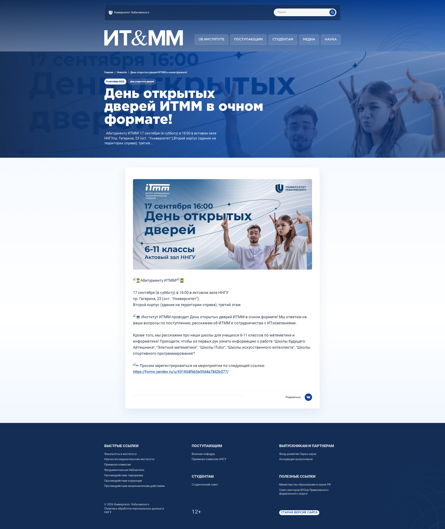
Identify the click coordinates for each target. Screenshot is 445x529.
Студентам (282, 39)
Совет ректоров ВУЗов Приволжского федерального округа (304, 491)
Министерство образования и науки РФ (305, 484)
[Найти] (332, 12)
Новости (122, 72)
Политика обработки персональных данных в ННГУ (134, 510)
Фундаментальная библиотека (124, 470)
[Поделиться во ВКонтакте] (308, 397)
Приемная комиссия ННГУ (209, 459)
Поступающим (248, 39)
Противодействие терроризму (123, 475)
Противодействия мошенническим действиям (134, 486)
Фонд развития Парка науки (297, 454)
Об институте (211, 39)
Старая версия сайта (299, 512)
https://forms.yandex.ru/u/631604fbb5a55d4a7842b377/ (181, 372)
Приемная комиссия (117, 464)
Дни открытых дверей (142, 81)
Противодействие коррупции (123, 480)
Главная (108, 72)
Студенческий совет (205, 484)
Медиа (309, 39)
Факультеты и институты (120, 454)
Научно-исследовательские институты (129, 459)
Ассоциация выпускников (296, 459)
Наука (331, 39)
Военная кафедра (203, 454)
